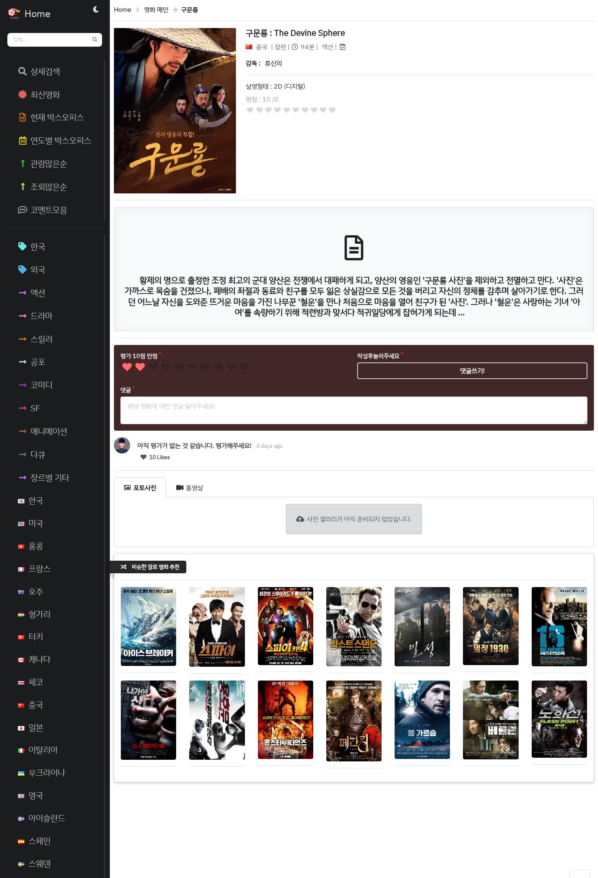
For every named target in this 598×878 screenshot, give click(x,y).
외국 (38, 269)
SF (35, 408)
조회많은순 (49, 186)
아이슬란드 (46, 818)
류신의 (273, 63)
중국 (35, 704)
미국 (35, 523)
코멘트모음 (49, 209)
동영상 (194, 487)
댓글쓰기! (472, 370)
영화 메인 (156, 9)
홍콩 (35, 545)
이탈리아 (43, 749)
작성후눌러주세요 (378, 355)
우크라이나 (46, 772)
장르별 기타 (50, 477)
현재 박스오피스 (57, 117)
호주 (35, 591)
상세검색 (45, 71)
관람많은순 (49, 163)
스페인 (39, 840)
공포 (38, 361)
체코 (35, 681)
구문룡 (295, 32)
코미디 (41, 384)
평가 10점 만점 (138, 355)
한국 (38, 246)
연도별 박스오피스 (61, 140)
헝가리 (39, 614)
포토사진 (144, 487)
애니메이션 (49, 431)
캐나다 (39, 659)
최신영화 (45, 94)
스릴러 (41, 339)
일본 (35, 727)
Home (122, 9)
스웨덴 (39, 863)
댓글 (125, 390)
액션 (38, 292)
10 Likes (159, 457)
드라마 (41, 315)
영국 (35, 795)
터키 (35, 636)
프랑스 (39, 568)
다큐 (38, 454)
